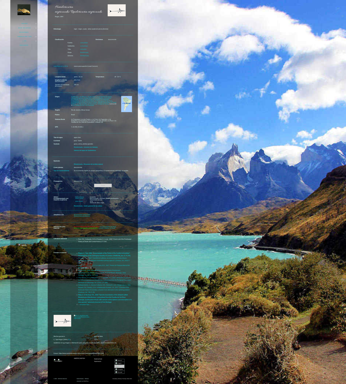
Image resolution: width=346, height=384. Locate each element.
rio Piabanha (75, 102)
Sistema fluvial (60, 119)
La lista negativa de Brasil (107, 228)
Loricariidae (84, 42)
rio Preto (83, 102)
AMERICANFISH (79, 358)
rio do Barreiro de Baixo (104, 96)
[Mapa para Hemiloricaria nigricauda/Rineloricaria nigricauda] (126, 96)
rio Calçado (83, 99)
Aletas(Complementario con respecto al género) (61, 198)
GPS (56, 127)
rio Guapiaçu (75, 101)
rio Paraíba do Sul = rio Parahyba (83, 105)
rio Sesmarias (92, 104)
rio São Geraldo (82, 104)
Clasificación (59, 39)
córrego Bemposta (77, 98)
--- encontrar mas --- (84, 304)
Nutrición (57, 161)
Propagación (58, 181)
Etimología (57, 29)
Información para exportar (59, 227)
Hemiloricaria (84, 55)
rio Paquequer (99, 101)
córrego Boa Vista (89, 98)
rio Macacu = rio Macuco (79, 96)
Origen (57, 96)
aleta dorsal (79, 201)
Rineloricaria (84, 52)
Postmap (124, 378)
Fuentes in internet (60, 252)
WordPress (86, 381)
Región (57, 110)
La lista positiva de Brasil (108, 226)
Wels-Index (129, 378)
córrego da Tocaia (103, 104)
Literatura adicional (60, 238)
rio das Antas (91, 96)
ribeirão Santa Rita (104, 102)
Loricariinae (84, 46)
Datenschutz (98, 359)
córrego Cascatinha (93, 99)
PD (69, 339)
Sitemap (120, 378)
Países (57, 114)
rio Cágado (99, 98)
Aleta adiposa (79, 197)
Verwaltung (114, 378)
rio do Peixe (108, 101)
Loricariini (83, 49)
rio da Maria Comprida (87, 101)
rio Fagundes (105, 99)
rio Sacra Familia (91, 102)
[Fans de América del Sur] (23, 9)
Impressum (97, 361)
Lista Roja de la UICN (61, 66)
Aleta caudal (79, 198)
